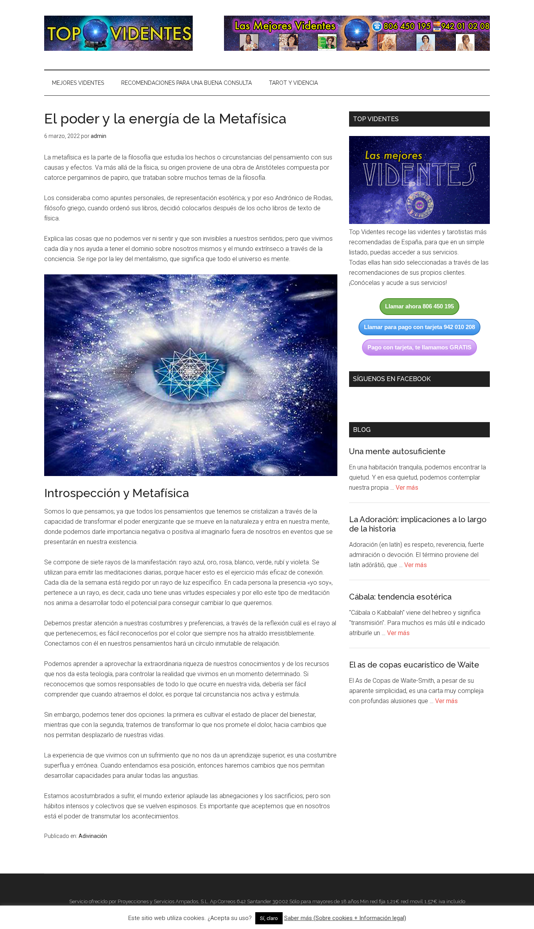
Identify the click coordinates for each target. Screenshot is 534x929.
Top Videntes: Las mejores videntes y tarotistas (118, 33)
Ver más (407, 487)
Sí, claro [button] (269, 918)
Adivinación (93, 836)
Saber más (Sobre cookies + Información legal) (345, 918)
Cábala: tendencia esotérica (400, 596)
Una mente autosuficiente (397, 451)
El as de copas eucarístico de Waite (414, 664)
